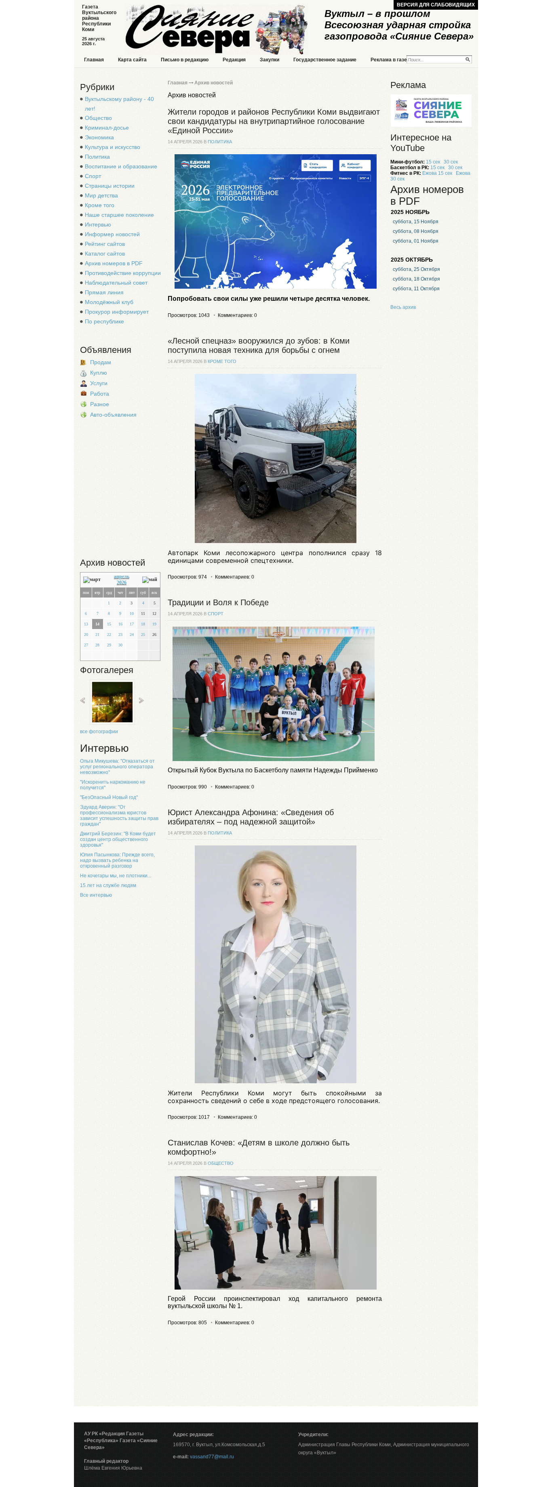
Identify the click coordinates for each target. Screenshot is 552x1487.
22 (109, 634)
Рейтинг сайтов (105, 244)
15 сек (433, 162)
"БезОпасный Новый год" (109, 797)
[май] (149, 580)
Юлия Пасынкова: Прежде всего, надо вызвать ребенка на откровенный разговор (117, 860)
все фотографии (99, 731)
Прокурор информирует (117, 311)
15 (109, 624)
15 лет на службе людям (108, 885)
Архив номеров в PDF (114, 263)
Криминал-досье (107, 127)
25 (143, 634)
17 (132, 624)
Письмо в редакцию (185, 60)
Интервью (98, 224)
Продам (100, 362)
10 (132, 613)
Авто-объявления (113, 414)
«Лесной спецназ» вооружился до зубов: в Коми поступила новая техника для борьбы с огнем (259, 345)
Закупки (269, 60)
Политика (97, 156)
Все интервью (96, 895)
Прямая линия (104, 292)
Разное (99, 404)
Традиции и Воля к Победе (218, 602)
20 (86, 634)
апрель (121, 576)
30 (120, 645)
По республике (104, 321)
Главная (94, 60)
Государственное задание (324, 60)
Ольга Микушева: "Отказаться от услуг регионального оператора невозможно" (117, 766)
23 (120, 634)
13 (86, 624)
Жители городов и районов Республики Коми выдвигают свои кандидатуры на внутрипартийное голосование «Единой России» (274, 121)
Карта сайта (132, 60)
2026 (121, 582)
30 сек (451, 162)
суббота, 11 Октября (416, 289)
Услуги (98, 383)
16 (120, 624)
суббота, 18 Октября (416, 279)
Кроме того (99, 205)
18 (143, 624)
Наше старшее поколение (119, 215)
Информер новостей (112, 234)
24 (132, 634)
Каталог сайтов (105, 253)
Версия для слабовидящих (436, 5)
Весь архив (403, 307)
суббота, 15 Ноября (415, 221)
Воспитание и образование (121, 166)
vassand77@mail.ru (212, 1457)
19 (154, 624)
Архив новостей (213, 83)
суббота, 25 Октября (416, 269)
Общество (98, 118)
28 (97, 645)
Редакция (234, 60)
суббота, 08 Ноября (415, 231)
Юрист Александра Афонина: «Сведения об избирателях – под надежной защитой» (251, 817)
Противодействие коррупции (123, 273)
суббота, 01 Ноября (415, 241)
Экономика (99, 137)
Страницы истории (110, 185)
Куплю (98, 372)
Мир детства (101, 195)
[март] (92, 580)
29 (109, 645)
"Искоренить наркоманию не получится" (112, 785)
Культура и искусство (112, 147)
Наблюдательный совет (116, 282)
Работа (99, 393)
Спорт (93, 176)
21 (97, 634)
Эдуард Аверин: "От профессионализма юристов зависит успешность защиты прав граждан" (119, 815)
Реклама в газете (391, 60)
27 (86, 645)
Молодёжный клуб (109, 302)
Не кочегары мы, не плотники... (115, 876)
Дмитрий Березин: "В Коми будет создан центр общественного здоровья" (118, 839)
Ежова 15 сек (437, 173)
